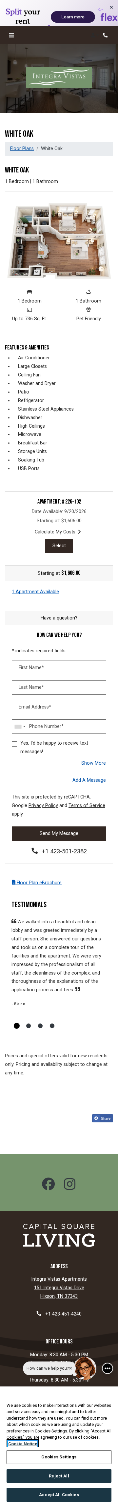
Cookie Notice (22, 1443)
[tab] (16, 1026)
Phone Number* (46, 726)
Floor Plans (22, 148)
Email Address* (35, 707)
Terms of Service (87, 805)
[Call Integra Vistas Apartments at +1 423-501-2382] (106, 35)
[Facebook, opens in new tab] (48, 1185)
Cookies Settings (58, 1456)
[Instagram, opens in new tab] (69, 1185)
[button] (95, 35)
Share (105, 1118)
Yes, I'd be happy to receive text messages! (54, 747)
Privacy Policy (43, 805)
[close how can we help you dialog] (70, 1368)
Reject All (59, 1475)
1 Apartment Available (35, 592)
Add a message (89, 780)
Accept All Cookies (59, 1494)
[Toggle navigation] (11, 35)
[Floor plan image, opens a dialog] (59, 241)
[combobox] (19, 726)
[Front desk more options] (107, 1368)
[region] (59, 1446)
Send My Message (59, 833)
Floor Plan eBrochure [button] (38, 883)
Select (62, 546)
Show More (93, 763)
